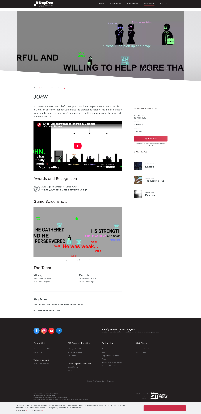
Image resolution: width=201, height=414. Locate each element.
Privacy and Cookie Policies (112, 362)
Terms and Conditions (110, 366)
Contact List (38, 352)
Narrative (138, 125)
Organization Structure (110, 356)
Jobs (104, 352)
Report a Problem (42, 364)
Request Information (143, 349)
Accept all (164, 408)
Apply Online (141, 352)
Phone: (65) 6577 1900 (42, 349)
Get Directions (73, 356)
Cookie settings (36, 410)
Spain (70, 370)
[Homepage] (43, 1)
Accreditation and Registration (113, 349)
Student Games (57, 88)
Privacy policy (21, 410)
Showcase (45, 88)
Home (36, 88)
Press (104, 359)
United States (73, 367)
